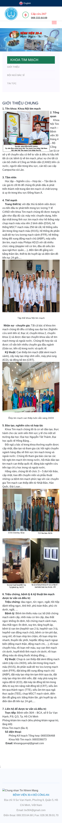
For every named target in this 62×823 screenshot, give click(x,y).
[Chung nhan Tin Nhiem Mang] (20, 790)
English (27, 3)
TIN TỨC (11, 83)
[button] (54, 22)
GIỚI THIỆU (13, 67)
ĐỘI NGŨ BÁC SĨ (15, 75)
